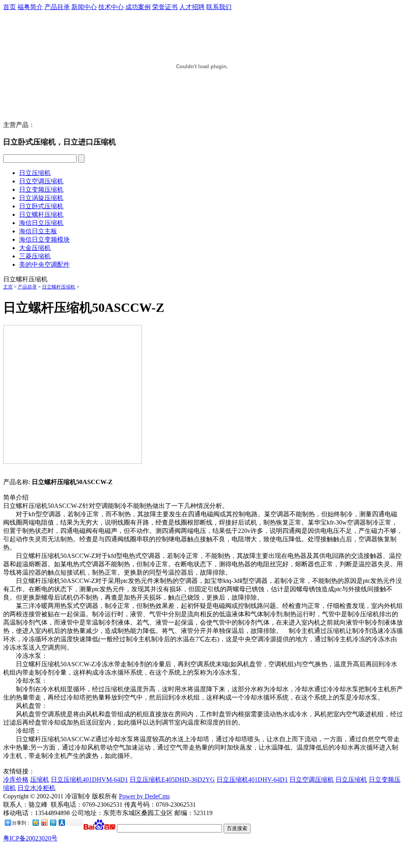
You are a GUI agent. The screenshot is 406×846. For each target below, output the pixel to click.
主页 (8, 287)
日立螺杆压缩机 (41, 214)
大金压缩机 (35, 247)
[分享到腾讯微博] (52, 822)
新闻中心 (84, 7)
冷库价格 (16, 779)
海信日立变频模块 (44, 239)
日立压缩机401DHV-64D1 (252, 779)
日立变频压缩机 (41, 189)
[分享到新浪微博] (44, 822)
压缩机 (39, 779)
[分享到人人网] (61, 822)
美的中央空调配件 (44, 264)
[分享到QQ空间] (35, 822)
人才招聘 (192, 7)
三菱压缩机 (35, 256)
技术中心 (111, 7)
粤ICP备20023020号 (30, 838)
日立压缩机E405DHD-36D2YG (172, 779)
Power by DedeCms (144, 796)
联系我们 (219, 7)
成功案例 (138, 7)
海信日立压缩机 (41, 222)
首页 (9, 7)
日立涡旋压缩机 (41, 197)
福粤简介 (30, 7)
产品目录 (57, 7)
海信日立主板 (38, 231)
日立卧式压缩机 (41, 206)
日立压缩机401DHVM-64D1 (89, 779)
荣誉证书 (165, 7)
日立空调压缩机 (41, 181)
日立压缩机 (35, 172)
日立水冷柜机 (36, 787)
